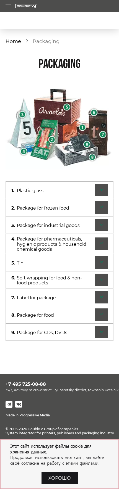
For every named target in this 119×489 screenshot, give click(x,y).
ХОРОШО (59, 478)
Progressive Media (34, 415)
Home (13, 41)
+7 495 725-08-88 (26, 384)
